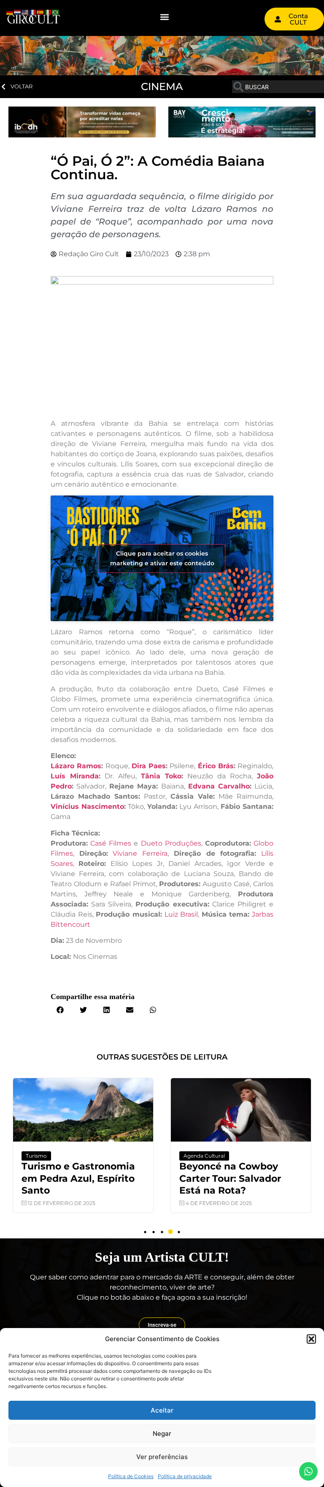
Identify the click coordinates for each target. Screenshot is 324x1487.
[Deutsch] (10, 11)
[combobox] (278, 86)
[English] (25, 11)
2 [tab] (153, 1232)
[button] (311, 1339)
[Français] (33, 11)
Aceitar (162, 1410)
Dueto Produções (171, 843)
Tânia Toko (161, 776)
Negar (162, 1433)
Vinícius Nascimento (87, 806)
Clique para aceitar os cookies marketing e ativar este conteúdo (162, 558)
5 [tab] (179, 1232)
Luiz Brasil (181, 914)
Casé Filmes (110, 843)
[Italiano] (48, 11)
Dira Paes (149, 766)
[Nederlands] (18, 11)
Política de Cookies (131, 1476)
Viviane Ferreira (140, 853)
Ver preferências (162, 1457)
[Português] (55, 11)
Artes (291, 1156)
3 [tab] (162, 1232)
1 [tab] (145, 1232)
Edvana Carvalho (219, 786)
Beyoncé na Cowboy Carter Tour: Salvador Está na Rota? (173, 1178)
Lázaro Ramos (76, 766)
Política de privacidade (185, 1476)
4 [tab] (170, 1232)
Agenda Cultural (147, 1156)
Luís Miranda (75, 776)
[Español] (40, 11)
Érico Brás (216, 766)
